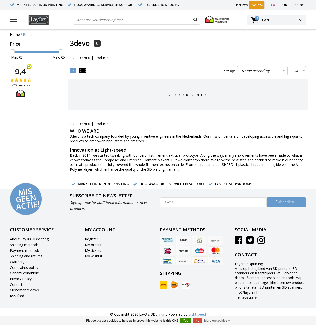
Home (15, 34)
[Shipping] (163, 285)
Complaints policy (24, 267)
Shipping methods (24, 244)
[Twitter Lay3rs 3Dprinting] (250, 242)
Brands (28, 34)
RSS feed (17, 295)
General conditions (25, 273)
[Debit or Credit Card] (215, 240)
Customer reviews (24, 290)
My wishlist (93, 256)
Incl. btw (242, 5)
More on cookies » (217, 320)
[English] (273, 4)
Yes (185, 320)
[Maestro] (199, 250)
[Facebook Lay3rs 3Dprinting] (238, 242)
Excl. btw (257, 5)
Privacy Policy (21, 278)
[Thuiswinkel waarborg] (217, 19)
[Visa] (215, 260)
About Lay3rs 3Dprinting (29, 239)
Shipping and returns (26, 256)
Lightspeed (197, 314)
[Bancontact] (167, 260)
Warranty (17, 261)
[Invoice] (183, 250)
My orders (93, 244)
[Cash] (199, 240)
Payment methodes (25, 250)
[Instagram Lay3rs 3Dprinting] (261, 242)
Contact (16, 284)
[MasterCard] (215, 250)
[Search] (195, 19)
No (197, 320)
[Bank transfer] (183, 240)
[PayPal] (183, 260)
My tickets (93, 250)
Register (91, 239)
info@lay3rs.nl (246, 292)
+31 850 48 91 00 (249, 298)
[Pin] (199, 260)
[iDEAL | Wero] (167, 250)
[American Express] (167, 240)
